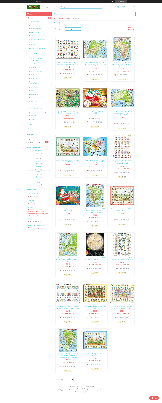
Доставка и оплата (97, 14)
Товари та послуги (63, 18)
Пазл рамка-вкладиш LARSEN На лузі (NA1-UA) (95, 354)
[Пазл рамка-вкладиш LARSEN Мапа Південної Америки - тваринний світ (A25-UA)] (68, 340)
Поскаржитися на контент (77, 390)
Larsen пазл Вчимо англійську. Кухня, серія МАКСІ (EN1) (122, 307)
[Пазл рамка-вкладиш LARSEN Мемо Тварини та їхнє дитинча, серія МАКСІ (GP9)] (122, 147)
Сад (31, 90)
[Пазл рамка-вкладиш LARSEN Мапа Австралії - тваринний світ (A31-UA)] (122, 98)
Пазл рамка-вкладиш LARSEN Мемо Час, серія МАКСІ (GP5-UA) (68, 307)
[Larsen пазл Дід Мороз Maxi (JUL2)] (95, 98)
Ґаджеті (33, 115)
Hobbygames (34, 21)
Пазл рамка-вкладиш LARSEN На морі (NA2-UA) (67, 161)
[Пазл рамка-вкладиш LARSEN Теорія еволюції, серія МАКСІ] (68, 98)
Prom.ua (92, 386)
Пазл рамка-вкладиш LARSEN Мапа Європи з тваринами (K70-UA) (67, 259)
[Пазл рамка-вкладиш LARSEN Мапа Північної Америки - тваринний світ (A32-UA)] (95, 195)
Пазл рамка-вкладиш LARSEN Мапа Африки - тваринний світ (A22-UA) (122, 64)
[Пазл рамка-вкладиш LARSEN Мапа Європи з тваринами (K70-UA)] (68, 244)
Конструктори (35, 28)
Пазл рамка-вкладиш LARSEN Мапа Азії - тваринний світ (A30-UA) (95, 64)
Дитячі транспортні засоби (37, 49)
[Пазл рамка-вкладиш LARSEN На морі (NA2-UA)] (68, 147)
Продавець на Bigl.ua (81, 388)
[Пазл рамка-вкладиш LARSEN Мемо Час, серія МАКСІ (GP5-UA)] (68, 293)
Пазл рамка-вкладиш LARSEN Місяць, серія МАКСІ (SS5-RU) (95, 258)
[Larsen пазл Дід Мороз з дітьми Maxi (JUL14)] (68, 195)
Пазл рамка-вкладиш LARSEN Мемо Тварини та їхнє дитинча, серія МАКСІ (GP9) (122, 162)
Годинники (34, 53)
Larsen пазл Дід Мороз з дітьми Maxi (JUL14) (68, 209)
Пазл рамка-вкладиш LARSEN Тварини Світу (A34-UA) (95, 161)
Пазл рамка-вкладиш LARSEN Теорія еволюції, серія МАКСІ (68, 112)
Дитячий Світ (35, 67)
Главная (57, 14)
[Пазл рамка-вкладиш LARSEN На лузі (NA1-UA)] (95, 340)
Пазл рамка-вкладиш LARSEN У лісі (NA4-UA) (95, 307)
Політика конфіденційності (95, 390)
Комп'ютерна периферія (38, 112)
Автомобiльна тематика (39, 105)
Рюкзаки (33, 44)
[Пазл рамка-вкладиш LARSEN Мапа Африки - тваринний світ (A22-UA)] (122, 49)
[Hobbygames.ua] (33, 7)
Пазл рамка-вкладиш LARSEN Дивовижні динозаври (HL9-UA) (122, 258)
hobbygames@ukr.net (36, 228)
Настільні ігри (35, 25)
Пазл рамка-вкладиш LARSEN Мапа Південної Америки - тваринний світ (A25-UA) (68, 355)
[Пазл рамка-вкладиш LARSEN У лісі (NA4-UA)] (95, 293)
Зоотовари (34, 94)
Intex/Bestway (35, 64)
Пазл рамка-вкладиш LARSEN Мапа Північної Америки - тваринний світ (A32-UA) (95, 210)
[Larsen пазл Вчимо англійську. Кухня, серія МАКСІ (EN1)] (122, 293)
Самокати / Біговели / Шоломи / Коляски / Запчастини (37, 58)
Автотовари (34, 87)
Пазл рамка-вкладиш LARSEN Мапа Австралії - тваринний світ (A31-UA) (122, 113)
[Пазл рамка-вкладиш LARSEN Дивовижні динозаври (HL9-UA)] (122, 244)
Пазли (74, 18)
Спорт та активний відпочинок (37, 40)
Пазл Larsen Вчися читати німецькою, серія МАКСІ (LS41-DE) (68, 63)
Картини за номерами (38, 35)
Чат (155, 398)
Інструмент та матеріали (35, 82)
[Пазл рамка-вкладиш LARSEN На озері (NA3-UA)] (122, 195)
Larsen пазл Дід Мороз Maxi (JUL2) (95, 112)
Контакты (82, 14)
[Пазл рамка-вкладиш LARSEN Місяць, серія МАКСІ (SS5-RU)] (95, 244)
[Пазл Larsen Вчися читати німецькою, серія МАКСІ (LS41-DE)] (68, 49)
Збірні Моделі (34, 32)
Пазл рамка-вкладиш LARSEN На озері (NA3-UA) (122, 209)
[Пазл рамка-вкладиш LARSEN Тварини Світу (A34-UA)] (95, 147)
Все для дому (34, 78)
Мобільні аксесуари (36, 71)
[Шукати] (100, 7)
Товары (66, 14)
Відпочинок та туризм (38, 97)
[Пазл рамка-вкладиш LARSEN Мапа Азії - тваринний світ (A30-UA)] (95, 49)
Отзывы (31, 129)
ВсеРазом (33, 101)
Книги (32, 74)
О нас (74, 14)
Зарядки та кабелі (36, 108)
